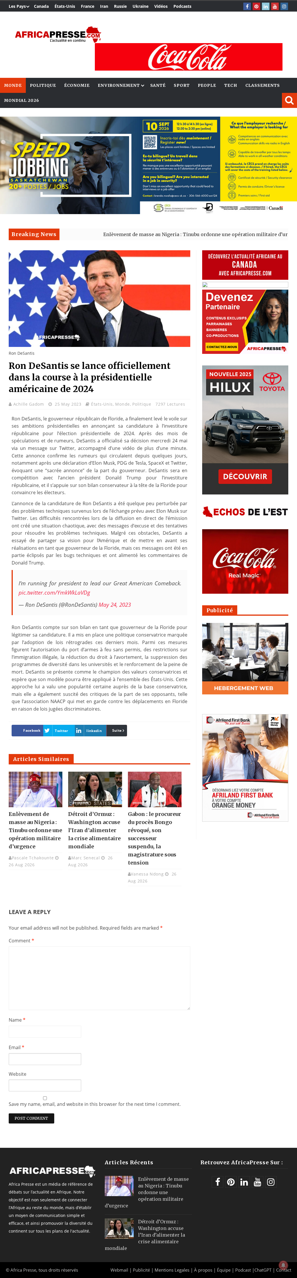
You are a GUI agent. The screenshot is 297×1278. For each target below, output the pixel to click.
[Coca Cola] (188, 57)
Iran (104, 6)
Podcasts (182, 6)
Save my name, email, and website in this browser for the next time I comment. (95, 1104)
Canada (41, 6)
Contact (283, 1270)
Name (17, 1020)
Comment (21, 940)
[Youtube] (275, 6)
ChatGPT (262, 1270)
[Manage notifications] (283, 1265)
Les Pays (17, 6)
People (207, 85)
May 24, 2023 (115, 604)
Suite (117, 730)
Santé (158, 85)
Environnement (119, 85)
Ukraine (140, 6)
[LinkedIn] (265, 6)
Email (16, 1047)
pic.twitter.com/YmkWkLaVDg (54, 592)
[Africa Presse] (58, 34)
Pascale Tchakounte (33, 857)
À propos (203, 1270)
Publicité (142, 1270)
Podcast (243, 1270)
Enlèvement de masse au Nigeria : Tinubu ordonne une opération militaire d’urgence (167, 234)
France (87, 6)
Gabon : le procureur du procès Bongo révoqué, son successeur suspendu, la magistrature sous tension (154, 838)
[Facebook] (247, 6)
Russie (120, 6)
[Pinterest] (256, 6)
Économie (77, 85)
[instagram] (284, 6)
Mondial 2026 (21, 100)
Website (17, 1074)
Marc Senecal (85, 857)
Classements (262, 85)
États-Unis (65, 6)
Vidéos (161, 6)
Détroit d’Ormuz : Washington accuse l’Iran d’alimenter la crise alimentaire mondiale (94, 830)
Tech (230, 85)
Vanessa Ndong (147, 874)
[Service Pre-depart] (148, 212)
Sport (182, 85)
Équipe (224, 1270)
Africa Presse (23, 1270)
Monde (13, 85)
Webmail (119, 1270)
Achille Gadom (29, 404)
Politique (43, 85)
